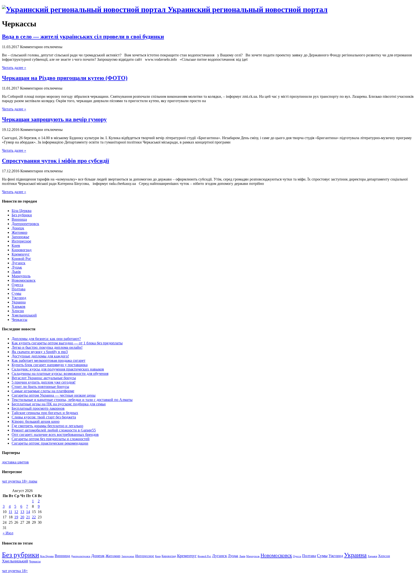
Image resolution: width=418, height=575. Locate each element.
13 (22, 512)
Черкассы (19, 320)
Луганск (18, 263)
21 (28, 517)
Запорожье (20, 237)
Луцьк (17, 267)
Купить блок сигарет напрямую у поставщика (50, 365)
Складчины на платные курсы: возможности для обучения (60, 373)
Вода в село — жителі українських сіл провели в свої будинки (83, 36)
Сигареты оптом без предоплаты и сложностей (51, 439)
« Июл (8, 533)
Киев (16, 245)
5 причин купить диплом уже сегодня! (43, 382)
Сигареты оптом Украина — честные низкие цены (54, 395)
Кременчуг (21, 254)
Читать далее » (14, 68)
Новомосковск (24, 280)
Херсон (18, 311)
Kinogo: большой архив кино (36, 421)
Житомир (19, 232)
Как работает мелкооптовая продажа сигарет (48, 360)
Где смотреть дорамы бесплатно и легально (47, 426)
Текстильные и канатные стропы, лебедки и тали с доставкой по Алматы (72, 400)
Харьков (18, 306)
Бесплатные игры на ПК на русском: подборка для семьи (59, 404)
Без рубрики (22, 215)
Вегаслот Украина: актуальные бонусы (44, 378)
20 (22, 517)
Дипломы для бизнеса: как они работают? (46, 339)
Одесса (17, 285)
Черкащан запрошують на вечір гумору (54, 119)
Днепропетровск (25, 224)
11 (10, 512)
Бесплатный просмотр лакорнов (38, 408)
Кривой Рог (21, 259)
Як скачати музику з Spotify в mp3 (40, 352)
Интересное (21, 241)
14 (28, 512)
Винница (19, 219)
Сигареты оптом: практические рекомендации (50, 443)
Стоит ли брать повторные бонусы (40, 387)
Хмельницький (24, 315)
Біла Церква (21, 211)
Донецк (18, 228)
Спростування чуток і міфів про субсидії (55, 161)
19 (16, 517)
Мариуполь (21, 276)
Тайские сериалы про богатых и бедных (45, 413)
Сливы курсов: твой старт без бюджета (44, 417)
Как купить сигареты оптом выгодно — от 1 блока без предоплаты (67, 343)
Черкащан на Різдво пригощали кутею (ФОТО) (64, 78)
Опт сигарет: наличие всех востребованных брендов (55, 434)
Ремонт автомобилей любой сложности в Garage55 (54, 430)
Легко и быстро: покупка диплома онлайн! (47, 347)
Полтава (18, 289)
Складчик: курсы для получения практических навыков (58, 369)
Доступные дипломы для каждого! (40, 356)
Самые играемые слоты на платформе (43, 391)
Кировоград (21, 250)
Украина (19, 302)
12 (16, 512)
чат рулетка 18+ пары (19, 481)
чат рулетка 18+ (15, 571)
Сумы (16, 293)
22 (34, 517)
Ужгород (19, 298)
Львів (16, 272)
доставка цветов (15, 462)
